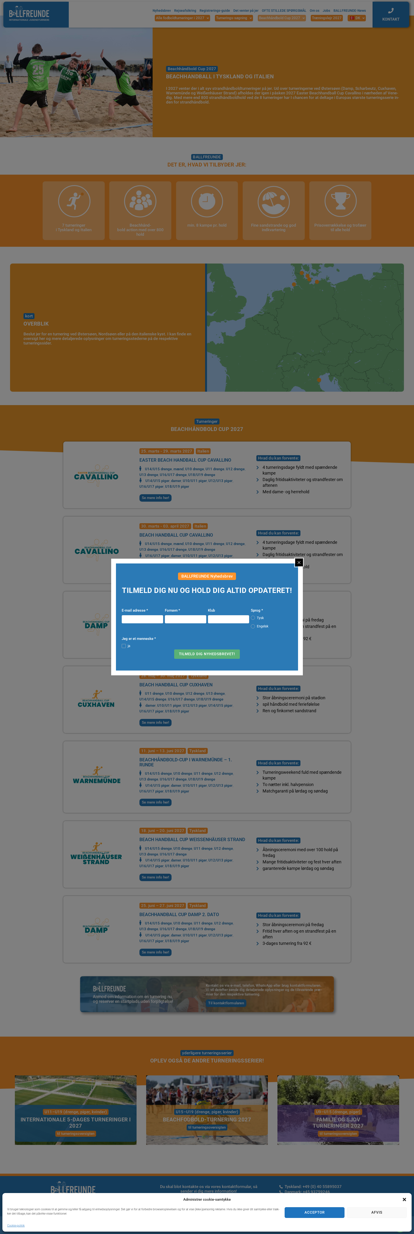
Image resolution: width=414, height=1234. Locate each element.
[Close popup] (299, 562)
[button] (404, 1199)
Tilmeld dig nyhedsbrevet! (207, 654)
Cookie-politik (16, 1225)
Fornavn (172, 610)
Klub (211, 610)
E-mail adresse (135, 610)
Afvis (376, 1212)
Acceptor (315, 1212)
